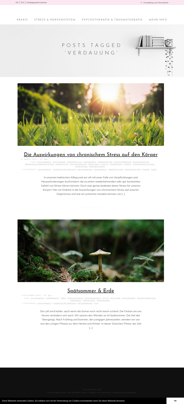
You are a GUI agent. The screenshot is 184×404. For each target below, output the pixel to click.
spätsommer (128, 306)
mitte (106, 306)
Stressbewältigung (144, 172)
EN (22, 2)
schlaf (104, 172)
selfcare (115, 306)
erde (63, 306)
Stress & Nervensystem (55, 27)
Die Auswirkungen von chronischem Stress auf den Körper (91, 162)
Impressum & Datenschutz (125, 392)
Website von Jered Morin (100, 392)
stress (127, 172)
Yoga (154, 177)
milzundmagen (93, 306)
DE (17, 2)
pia (46, 167)
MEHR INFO (158, 27)
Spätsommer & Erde (90, 298)
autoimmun (59, 170)
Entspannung (85, 177)
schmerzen (116, 172)
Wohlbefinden (97, 174)
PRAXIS (22, 27)
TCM (96, 311)
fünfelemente (75, 306)
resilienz (93, 172)
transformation (146, 306)
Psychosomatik (78, 172)
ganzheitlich (74, 170)
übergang (75, 308)
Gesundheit (90, 170)
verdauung (81, 174)
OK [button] (175, 401)
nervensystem (141, 170)
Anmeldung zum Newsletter (155, 2)
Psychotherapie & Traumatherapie (112, 27)
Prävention (62, 172)
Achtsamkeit (45, 177)
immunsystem (105, 170)
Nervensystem (133, 177)
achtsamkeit (44, 170)
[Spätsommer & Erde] (91, 258)
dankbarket (52, 306)
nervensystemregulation (39, 172)
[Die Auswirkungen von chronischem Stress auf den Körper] (91, 122)
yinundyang (103, 308)
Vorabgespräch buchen (36, 2)
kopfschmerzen (123, 170)
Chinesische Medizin (64, 177)
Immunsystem (115, 177)
